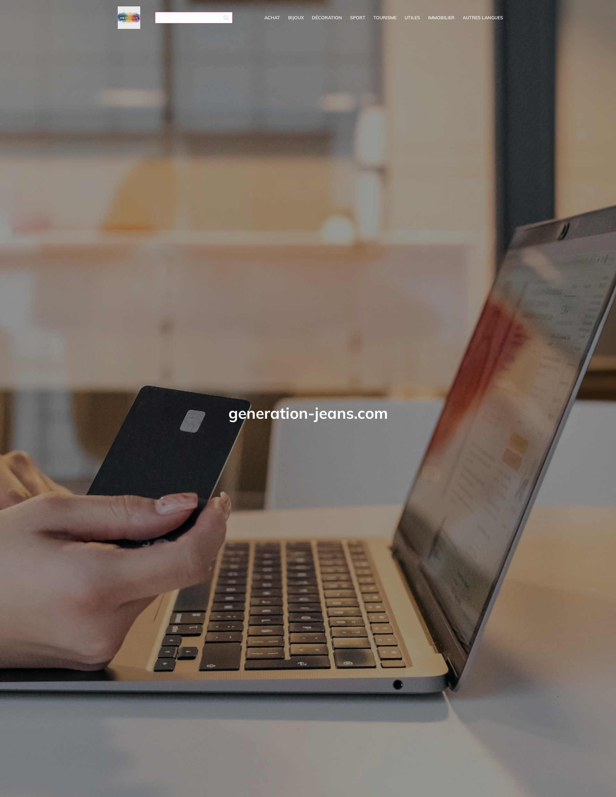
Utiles (412, 18)
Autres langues (483, 18)
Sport (357, 18)
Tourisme (385, 18)
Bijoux (296, 18)
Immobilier (441, 18)
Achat (272, 18)
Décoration (327, 18)
